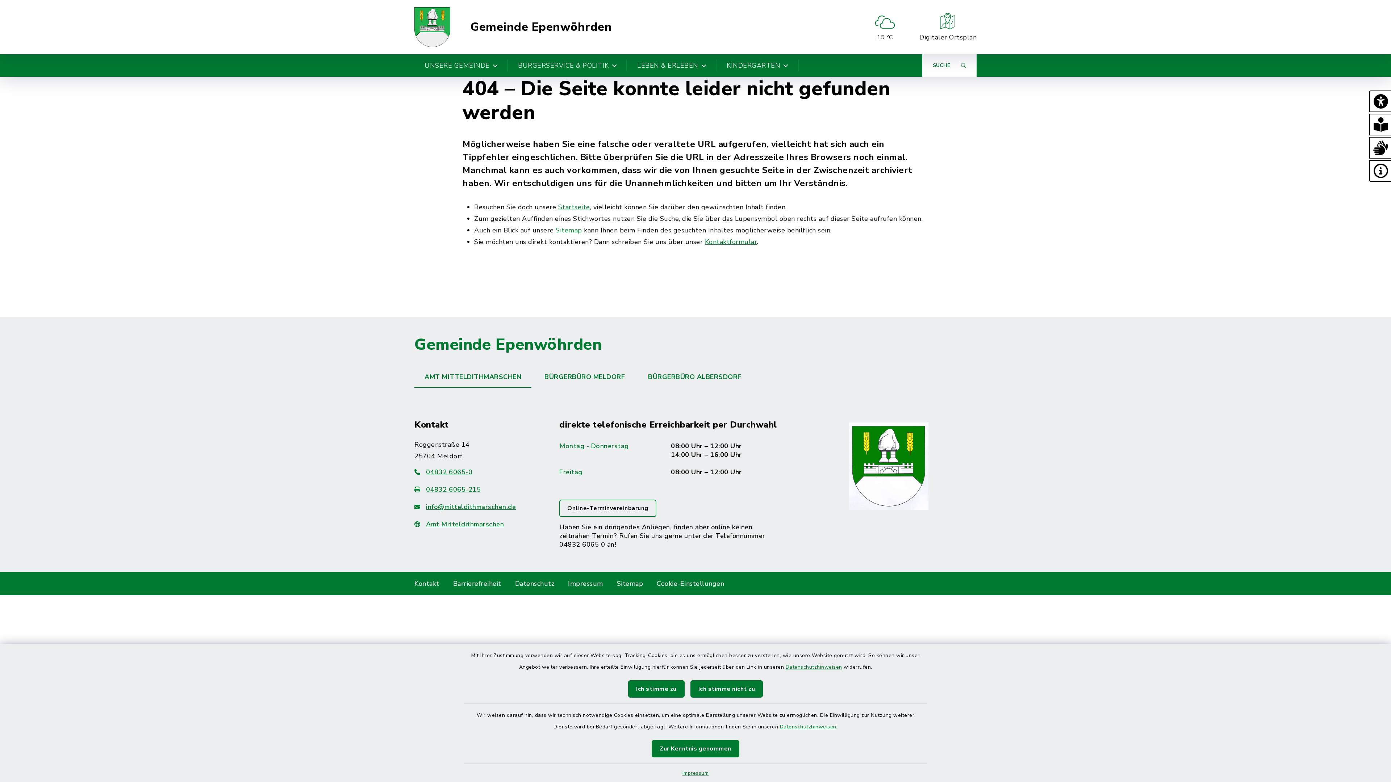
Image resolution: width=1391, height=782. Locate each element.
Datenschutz (535, 583)
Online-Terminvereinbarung (607, 508)
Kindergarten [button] (753, 65)
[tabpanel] (695, 471)
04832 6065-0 (449, 472)
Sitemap (569, 230)
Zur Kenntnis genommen (695, 749)
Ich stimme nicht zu (726, 689)
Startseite (574, 207)
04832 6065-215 (453, 489)
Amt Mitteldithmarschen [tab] (473, 377)
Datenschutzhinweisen (814, 667)
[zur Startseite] (432, 27)
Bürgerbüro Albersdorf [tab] (695, 377)
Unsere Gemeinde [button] (457, 65)
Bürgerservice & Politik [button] (563, 65)
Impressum (695, 773)
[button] (1380, 101)
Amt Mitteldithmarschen (465, 524)
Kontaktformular (731, 241)
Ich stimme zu (656, 689)
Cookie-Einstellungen (690, 583)
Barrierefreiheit (477, 583)
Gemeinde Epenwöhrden (541, 27)
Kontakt (426, 583)
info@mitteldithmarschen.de (471, 507)
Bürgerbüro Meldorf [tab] (584, 377)
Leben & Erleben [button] (667, 65)
